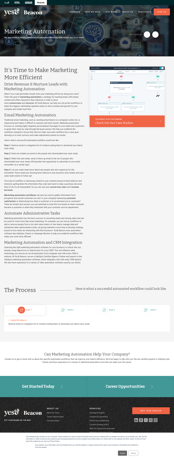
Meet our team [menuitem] (53, 413)
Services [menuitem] (75, 12)
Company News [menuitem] (53, 421)
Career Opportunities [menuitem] (55, 417)
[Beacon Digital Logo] (23, 12)
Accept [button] (122, 453)
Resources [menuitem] (144, 12)
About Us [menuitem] (127, 12)
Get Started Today (38, 386)
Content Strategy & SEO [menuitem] (99, 425)
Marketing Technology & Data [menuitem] (101, 432)
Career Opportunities (125, 386)
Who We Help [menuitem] (93, 12)
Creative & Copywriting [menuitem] (99, 417)
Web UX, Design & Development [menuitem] (102, 429)
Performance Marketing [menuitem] (99, 421)
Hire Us (161, 12)
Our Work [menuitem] (111, 12)
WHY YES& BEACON (151, 411)
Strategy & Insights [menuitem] (97, 413)
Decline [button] (133, 453)
